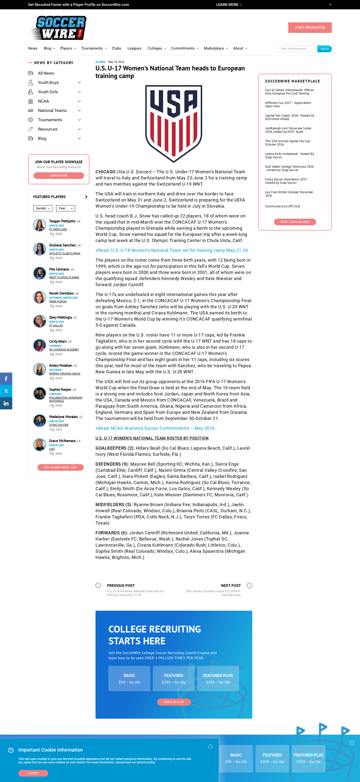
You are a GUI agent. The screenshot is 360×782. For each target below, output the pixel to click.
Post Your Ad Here (295, 222)
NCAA (43, 101)
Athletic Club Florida (64, 253)
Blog (47, 48)
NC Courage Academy (64, 349)
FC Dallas (56, 325)
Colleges (155, 48)
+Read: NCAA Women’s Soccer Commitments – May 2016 (155, 428)
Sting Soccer (58, 425)
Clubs (116, 48)
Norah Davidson (62, 293)
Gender (41, 208)
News (32, 48)
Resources (48, 129)
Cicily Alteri (58, 341)
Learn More (59, 175)
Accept (33, 773)
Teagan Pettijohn (62, 221)
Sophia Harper (60, 389)
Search (325, 49)
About (238, 48)
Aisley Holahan (61, 365)
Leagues (134, 48)
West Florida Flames (64, 277)
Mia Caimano (59, 269)
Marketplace (214, 48)
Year (62, 208)
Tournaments (92, 48)
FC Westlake (58, 229)
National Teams (52, 110)
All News (46, 73)
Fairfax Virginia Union (64, 373)
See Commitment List (60, 467)
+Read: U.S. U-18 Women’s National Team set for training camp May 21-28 (172, 250)
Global (101, 62)
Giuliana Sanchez (63, 245)
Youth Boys (48, 82)
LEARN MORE (227, 4)
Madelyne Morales (64, 416)
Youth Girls (48, 91)
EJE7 (52, 449)
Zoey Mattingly (61, 317)
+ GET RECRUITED (310, 27)
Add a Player (174, 702)
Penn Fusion (58, 301)
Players (66, 48)
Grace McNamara (62, 440)
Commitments (183, 48)
